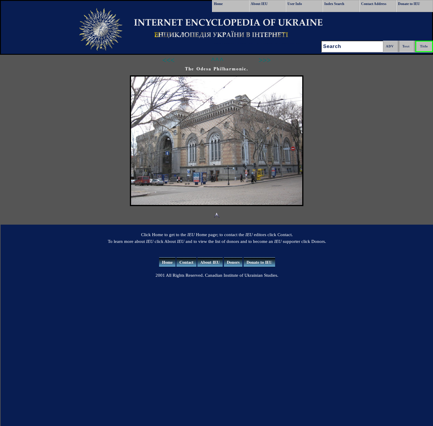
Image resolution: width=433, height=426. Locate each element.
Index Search (334, 4)
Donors (233, 262)
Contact (186, 262)
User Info (294, 4)
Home (218, 4)
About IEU (259, 4)
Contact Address (373, 4)
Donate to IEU (409, 4)
